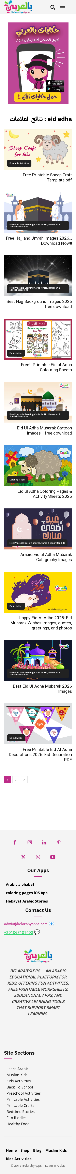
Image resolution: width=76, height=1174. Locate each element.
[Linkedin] (44, 843)
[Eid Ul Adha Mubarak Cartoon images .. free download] (38, 402)
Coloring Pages (18, 479)
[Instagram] (29, 843)
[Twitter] (23, 858)
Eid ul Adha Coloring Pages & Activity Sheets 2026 (44, 494)
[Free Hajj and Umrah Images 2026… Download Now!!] (38, 212)
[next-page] (24, 779)
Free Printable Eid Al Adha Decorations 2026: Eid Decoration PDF (40, 754)
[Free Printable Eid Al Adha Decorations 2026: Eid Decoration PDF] (38, 723)
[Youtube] (52, 858)
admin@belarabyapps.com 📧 (29, 924)
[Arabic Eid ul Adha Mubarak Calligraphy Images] (38, 528)
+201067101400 (18, 933)
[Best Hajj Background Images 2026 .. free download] (38, 275)
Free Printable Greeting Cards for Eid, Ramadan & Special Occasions (35, 225)
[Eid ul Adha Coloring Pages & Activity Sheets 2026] (38, 465)
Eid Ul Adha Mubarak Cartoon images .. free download (44, 431)
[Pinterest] (59, 843)
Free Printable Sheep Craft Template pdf (47, 177)
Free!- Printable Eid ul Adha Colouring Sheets (46, 367)
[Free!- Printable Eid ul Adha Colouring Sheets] (38, 339)
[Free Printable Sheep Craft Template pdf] (38, 149)
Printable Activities (19, 163)
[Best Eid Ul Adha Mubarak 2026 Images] (38, 660)
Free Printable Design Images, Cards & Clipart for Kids (37, 542)
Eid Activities (16, 353)
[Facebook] (15, 843)
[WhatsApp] (38, 858)
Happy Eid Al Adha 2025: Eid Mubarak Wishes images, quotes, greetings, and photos (41, 622)
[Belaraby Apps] (25, 7)
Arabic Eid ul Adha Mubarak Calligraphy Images (46, 557)
